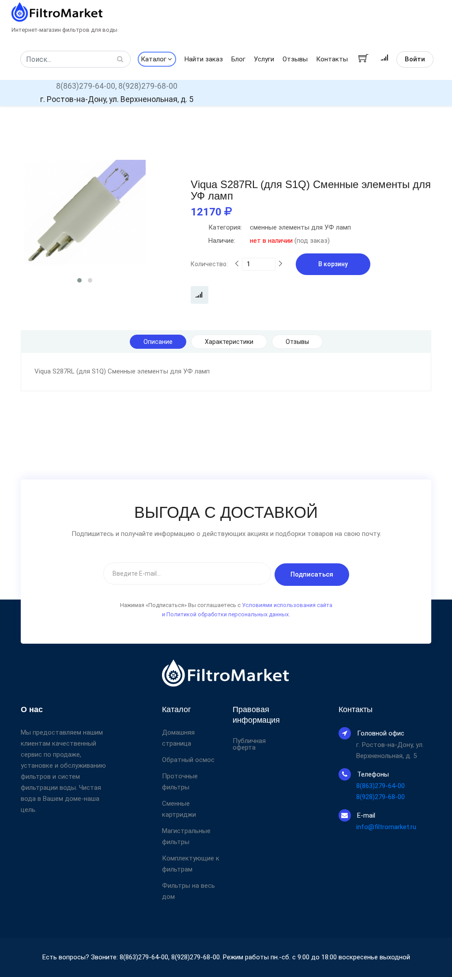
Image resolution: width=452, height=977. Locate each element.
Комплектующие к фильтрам (190, 863)
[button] (79, 280)
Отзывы (295, 59)
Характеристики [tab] (229, 341)
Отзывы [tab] (297, 341)
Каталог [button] (153, 59)
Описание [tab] (158, 341)
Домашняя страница (178, 737)
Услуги (264, 59)
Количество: (209, 264)
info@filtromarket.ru (386, 827)
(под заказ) (269, 241)
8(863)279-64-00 (380, 786)
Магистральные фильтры (186, 836)
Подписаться (311, 574)
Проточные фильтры (180, 781)
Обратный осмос (188, 760)
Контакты (332, 59)
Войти (415, 59)
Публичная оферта (249, 744)
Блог (238, 59)
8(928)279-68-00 (147, 86)
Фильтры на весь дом (188, 891)
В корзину (333, 264)
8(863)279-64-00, (86, 86)
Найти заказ (204, 59)
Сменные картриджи (179, 809)
